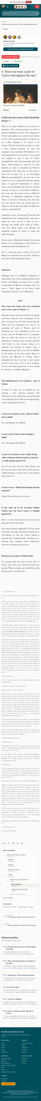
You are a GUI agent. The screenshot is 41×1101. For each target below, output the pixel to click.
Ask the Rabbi (5, 1063)
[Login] (32, 6)
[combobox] (20, 13)
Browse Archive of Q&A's (8, 1065)
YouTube (24, 1061)
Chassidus (25, 1047)
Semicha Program (6, 1058)
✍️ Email (6, 61)
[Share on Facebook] (22, 843)
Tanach (24, 1045)
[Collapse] (4, 855)
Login (2, 1050)
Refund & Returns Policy (8, 1072)
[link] (19, 24)
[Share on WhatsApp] (9, 843)
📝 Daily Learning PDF (10, 65)
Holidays (24, 1052)
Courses (3, 1061)
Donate (29, 2)
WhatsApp (18, 61)
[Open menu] (7, 6)
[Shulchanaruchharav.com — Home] (3, 6)
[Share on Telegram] (13, 843)
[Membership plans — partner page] (20, 6)
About (3, 1047)
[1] (10, 120)
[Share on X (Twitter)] (17, 843)
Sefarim (24, 1050)
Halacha (3, 1045)
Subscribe (4, 1052)
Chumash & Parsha (27, 1043)
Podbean (24, 1058)
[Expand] (5, 860)
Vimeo (23, 1063)
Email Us (5, 1078)
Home (3, 22)
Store (2, 1067)
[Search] (37, 13)
